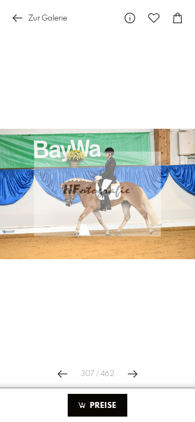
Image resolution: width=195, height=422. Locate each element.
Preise (101, 406)
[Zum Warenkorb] (177, 18)
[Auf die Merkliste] (153, 18)
